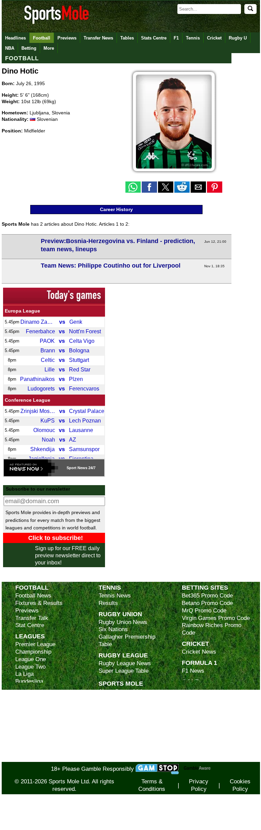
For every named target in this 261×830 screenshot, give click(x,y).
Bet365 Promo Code (207, 595)
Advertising (113, 699)
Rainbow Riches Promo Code (211, 629)
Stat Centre (29, 625)
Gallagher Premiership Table (127, 641)
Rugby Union (120, 614)
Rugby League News (125, 663)
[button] (133, 187)
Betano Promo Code (207, 603)
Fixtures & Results (39, 603)
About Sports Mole (122, 691)
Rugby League (123, 655)
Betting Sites (205, 587)
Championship (33, 652)
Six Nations (113, 629)
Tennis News (115, 595)
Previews (66, 38)
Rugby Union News (123, 622)
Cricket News (199, 652)
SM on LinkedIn (118, 750)
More (49, 48)
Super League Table (124, 671)
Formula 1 (199, 662)
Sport (71, 468)
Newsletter (112, 728)
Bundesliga (29, 681)
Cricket (214, 38)
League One (30, 659)
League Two (30, 667)
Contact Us (113, 721)
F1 (176, 38)
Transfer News (98, 38)
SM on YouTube (118, 758)
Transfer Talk (31, 618)
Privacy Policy (198, 785)
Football (41, 38)
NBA (9, 48)
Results (108, 603)
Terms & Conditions (151, 785)
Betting (28, 48)
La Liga (24, 674)
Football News (33, 595)
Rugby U (238, 38)
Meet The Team (118, 714)
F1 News (193, 671)
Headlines (15, 38)
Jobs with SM (116, 739)
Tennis (193, 38)
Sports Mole (121, 683)
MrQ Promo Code (204, 610)
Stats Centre (154, 38)
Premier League (35, 644)
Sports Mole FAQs (122, 706)
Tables (127, 38)
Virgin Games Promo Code (216, 618)
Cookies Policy (240, 785)
